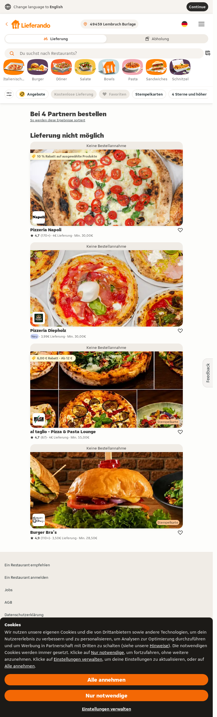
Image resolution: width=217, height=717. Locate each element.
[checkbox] (14, 70)
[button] (27, 24)
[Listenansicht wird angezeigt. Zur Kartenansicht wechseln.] (207, 53)
